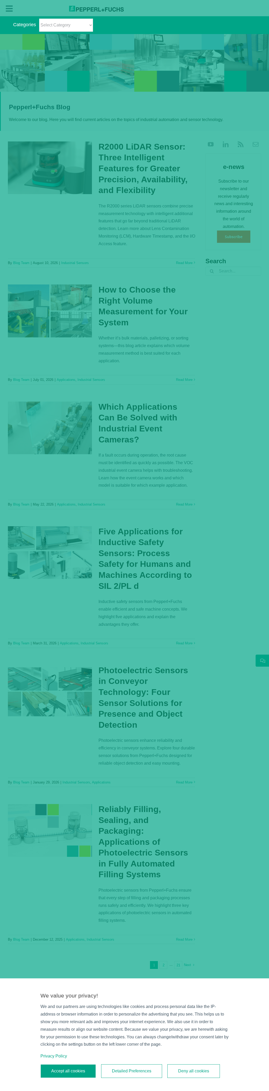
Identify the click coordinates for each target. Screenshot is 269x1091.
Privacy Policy (53, 1056)
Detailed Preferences (131, 1071)
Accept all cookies (68, 1071)
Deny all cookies (193, 1071)
